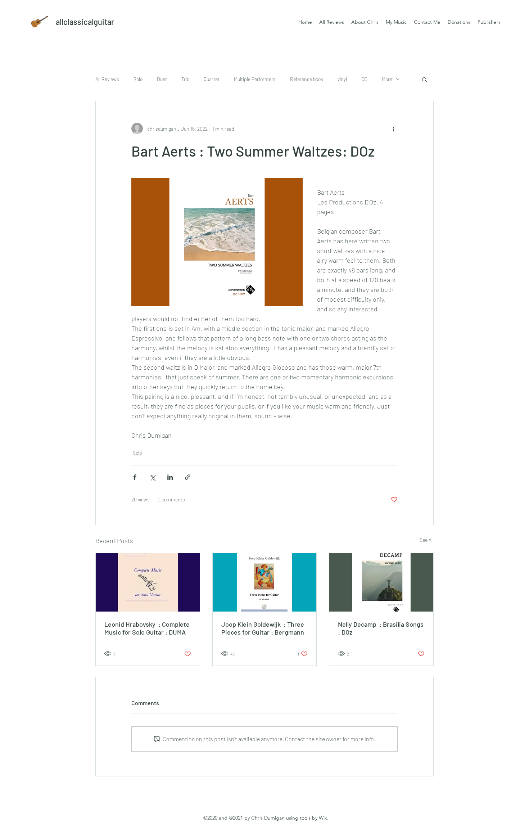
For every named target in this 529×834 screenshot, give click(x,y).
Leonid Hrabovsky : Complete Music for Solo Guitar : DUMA (147, 628)
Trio (185, 79)
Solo (138, 79)
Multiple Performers (255, 79)
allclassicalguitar (85, 21)
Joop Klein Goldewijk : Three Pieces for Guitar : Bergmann (262, 628)
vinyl (342, 79)
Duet (162, 79)
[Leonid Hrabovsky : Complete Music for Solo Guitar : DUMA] (148, 582)
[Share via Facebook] (134, 477)
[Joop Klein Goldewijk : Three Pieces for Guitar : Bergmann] (265, 582)
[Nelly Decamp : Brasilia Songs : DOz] (381, 582)
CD (364, 79)
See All (427, 540)
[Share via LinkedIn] (170, 477)
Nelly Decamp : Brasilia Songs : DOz (381, 628)
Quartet (212, 79)
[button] (424, 79)
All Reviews (107, 79)
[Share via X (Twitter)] (152, 477)
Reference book (306, 79)
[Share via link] (187, 477)
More (387, 79)
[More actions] (393, 128)
